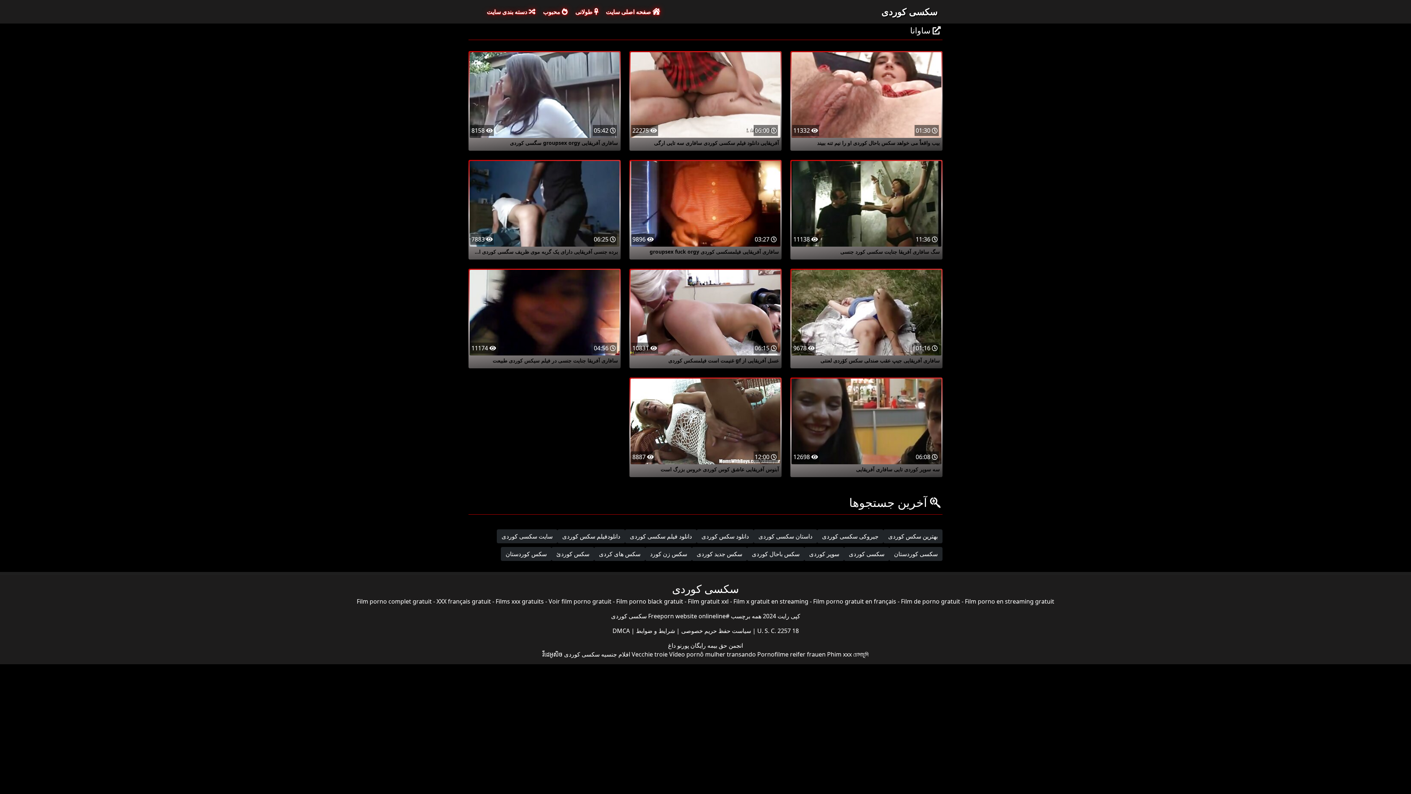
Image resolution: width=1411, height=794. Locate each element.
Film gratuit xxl (708, 601)
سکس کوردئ (572, 554)
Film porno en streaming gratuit (1009, 601)
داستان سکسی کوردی (785, 536)
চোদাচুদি (861, 654)
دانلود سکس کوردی (725, 536)
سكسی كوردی (866, 554)
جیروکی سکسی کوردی (850, 536)
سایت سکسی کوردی (527, 536)
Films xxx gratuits (520, 601)
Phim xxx (839, 654)
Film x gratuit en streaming (770, 601)
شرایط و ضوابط (655, 631)
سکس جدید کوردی (719, 554)
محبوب (552, 12)
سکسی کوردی (910, 11)
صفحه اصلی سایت (629, 12)
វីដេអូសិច (552, 654)
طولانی (584, 12)
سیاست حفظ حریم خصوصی (715, 631)
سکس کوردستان (526, 554)
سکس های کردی (619, 554)
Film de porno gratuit (930, 601)
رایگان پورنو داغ (687, 645)
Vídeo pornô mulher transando (712, 654)
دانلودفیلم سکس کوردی (591, 536)
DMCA (621, 631)
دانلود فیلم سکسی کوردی (661, 536)
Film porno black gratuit (649, 601)
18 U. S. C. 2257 (777, 631)
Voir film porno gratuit (580, 601)
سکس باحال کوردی (776, 554)
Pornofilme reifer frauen (791, 654)
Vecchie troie (650, 654)
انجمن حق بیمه (724, 645)
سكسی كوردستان (916, 554)
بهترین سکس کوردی (913, 536)
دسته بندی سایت (508, 12)
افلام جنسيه (615, 654)
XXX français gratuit (464, 601)
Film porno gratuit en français (854, 601)
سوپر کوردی (824, 554)
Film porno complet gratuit (394, 601)
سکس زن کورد (668, 554)
